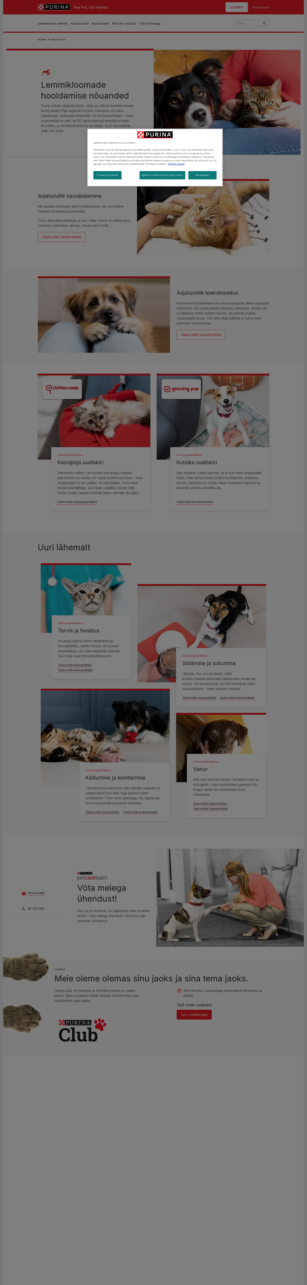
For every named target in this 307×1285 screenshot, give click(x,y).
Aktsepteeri (202, 175)
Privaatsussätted (107, 175)
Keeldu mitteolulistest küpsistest (162, 175)
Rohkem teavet (176, 164)
